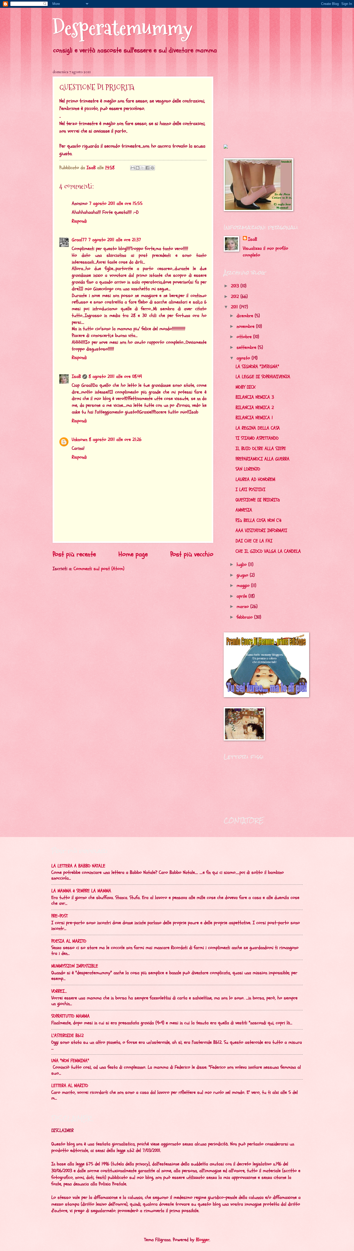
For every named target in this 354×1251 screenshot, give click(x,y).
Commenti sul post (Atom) (99, 568)
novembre (246, 326)
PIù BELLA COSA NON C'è (258, 520)
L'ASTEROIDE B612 (67, 1035)
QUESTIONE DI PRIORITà (258, 500)
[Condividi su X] (142, 167)
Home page (133, 554)
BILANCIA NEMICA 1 (254, 417)
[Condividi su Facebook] (147, 167)
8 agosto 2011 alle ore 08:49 (115, 376)
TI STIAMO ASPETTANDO (257, 438)
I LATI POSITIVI (250, 489)
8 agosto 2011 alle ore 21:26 (115, 439)
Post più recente (74, 554)
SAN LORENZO (248, 469)
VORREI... (59, 991)
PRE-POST (59, 916)
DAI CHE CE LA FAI (254, 541)
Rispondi (79, 221)
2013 (235, 286)
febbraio (245, 617)
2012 (235, 296)
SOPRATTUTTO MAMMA (70, 1016)
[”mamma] (226, 147)
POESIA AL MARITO (68, 941)
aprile (243, 596)
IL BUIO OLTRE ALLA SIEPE (261, 448)
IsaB (76, 376)
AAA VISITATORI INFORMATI (261, 530)
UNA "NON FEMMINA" (70, 1061)
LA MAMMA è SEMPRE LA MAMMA (81, 891)
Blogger (202, 1239)
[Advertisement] (256, 101)
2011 (235, 307)
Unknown (79, 439)
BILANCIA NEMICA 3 (255, 397)
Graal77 (79, 240)
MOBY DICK (246, 387)
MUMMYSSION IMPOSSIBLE (74, 966)
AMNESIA (244, 510)
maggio (244, 585)
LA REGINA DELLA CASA (258, 428)
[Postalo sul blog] (137, 167)
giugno (243, 575)
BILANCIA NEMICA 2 (255, 407)
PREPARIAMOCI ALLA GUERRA (262, 459)
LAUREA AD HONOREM (255, 479)
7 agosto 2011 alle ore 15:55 (116, 203)
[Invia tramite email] (132, 167)
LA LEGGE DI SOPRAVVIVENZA (263, 377)
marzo (243, 606)
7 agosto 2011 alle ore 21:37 (114, 240)
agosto (244, 358)
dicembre (246, 316)
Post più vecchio (191, 554)
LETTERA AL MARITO (69, 1085)
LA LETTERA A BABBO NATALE (78, 866)
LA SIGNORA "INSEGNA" (257, 366)
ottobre (245, 337)
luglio (242, 564)
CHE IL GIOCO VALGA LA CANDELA (268, 551)
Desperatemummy (122, 27)
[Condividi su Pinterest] (152, 167)
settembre (247, 347)
